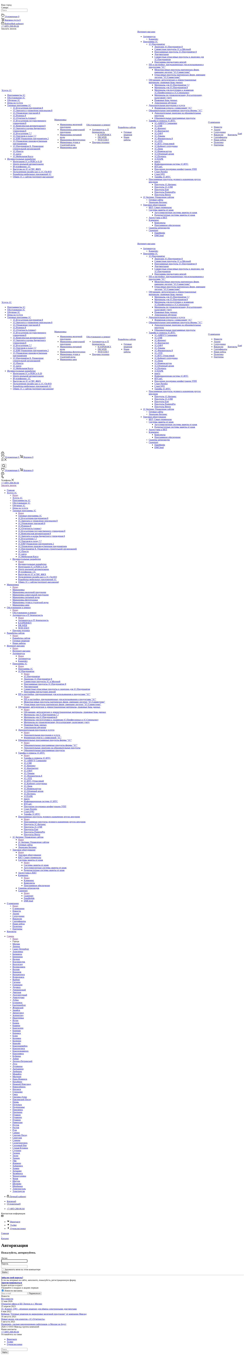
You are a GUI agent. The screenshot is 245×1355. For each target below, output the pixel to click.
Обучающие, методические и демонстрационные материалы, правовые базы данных (65, 712)
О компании (18, 908)
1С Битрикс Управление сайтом (33, 842)
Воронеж (16, 972)
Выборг (16, 979)
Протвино (17, 1112)
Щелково (16, 1183)
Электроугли (18, 1191)
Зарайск (16, 1010)
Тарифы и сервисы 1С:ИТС (37, 758)
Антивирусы (24, 658)
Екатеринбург (19, 1005)
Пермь (15, 1102)
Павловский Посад (21, 1099)
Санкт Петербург (20, 949)
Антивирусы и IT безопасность (33, 620)
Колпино (16, 1041)
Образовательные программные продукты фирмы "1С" (50, 745)
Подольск (17, 1104)
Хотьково (17, 1171)
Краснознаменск (20, 1051)
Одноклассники (18, 1228)
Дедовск (16, 987)
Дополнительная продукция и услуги (42, 735)
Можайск (17, 1074)
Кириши (16, 1030)
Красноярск (18, 1053)
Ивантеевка (18, 1018)
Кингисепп (17, 1028)
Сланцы (16, 1140)
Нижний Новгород (21, 1084)
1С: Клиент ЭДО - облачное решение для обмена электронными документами (39, 1309)
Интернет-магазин (21, 651)
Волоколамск (18, 967)
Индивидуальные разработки (32, 564)
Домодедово (18, 997)
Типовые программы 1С (30, 515)
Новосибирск (19, 1087)
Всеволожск (18, 977)
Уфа (14, 1160)
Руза (14, 1130)
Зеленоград (17, 1015)
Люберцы (17, 1071)
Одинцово (17, 1092)
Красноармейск (20, 1046)
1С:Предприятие (32, 676)
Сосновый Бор (19, 1145)
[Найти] (2, 13)
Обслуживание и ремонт (24, 612)
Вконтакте (15, 1222)
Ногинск (16, 1089)
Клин (15, 1035)
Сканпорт (28, 896)
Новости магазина (13, 1290)
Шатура (16, 1181)
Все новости (7, 1298)
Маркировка (18, 589)
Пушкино (17, 1117)
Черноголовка (19, 1176)
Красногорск (18, 1048)
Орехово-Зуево (19, 1097)
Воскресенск (18, 974)
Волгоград (17, 964)
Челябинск (17, 1173)
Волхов (16, 969)
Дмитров (16, 992)
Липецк (16, 946)
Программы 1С (25, 669)
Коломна (16, 1038)
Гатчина (16, 982)
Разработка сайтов (21, 638)
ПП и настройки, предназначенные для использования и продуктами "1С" (60, 699)
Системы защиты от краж (36, 865)
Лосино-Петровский (22, 1061)
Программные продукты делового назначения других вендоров (54, 822)
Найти (4, 1352)
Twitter (13, 1225)
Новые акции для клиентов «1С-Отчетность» (23, 1319)
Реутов (15, 1125)
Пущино (16, 1120)
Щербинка (17, 1186)
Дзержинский (19, 990)
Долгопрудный (19, 995)
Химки (15, 1168)
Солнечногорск (20, 1143)
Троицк (16, 1158)
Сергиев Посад (19, 1135)
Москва (16, 944)
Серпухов (17, 1138)
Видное (16, 959)
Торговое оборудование (29, 855)
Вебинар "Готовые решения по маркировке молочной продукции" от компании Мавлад (43, 1314)
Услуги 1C (17, 498)
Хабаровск (17, 1166)
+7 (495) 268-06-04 (10, 26)
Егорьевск (17, 1002)
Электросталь (19, 1189)
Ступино (16, 1150)
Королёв (16, 1043)
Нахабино (17, 1081)
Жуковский (17, 1007)
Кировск (16, 1033)
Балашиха (17, 954)
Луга (14, 1064)
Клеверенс (29, 880)
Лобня (15, 1058)
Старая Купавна (20, 1148)
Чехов (15, 1178)
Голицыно (17, 984)
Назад (15, 495)
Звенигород (18, 1013)
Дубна (15, 1000)
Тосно (15, 1155)
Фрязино (16, 1163)
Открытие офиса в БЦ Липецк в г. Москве (21, 1304)
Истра (15, 1020)
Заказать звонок (8, 485)
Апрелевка (17, 951)
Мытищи (16, 1076)
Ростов (15, 1127)
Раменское (17, 1122)
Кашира (16, 1025)
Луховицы (17, 1066)
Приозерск (17, 1109)
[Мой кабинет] (2, 453)
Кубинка (16, 1056)
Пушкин (16, 1115)
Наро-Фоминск (19, 1079)
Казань (15, 1023)
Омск (15, 1094)
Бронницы (17, 956)
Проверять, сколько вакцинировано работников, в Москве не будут (33, 1324)
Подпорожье (18, 1107)
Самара (16, 1132)
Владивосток (18, 962)
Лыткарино (18, 1069)
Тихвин (16, 1153)
